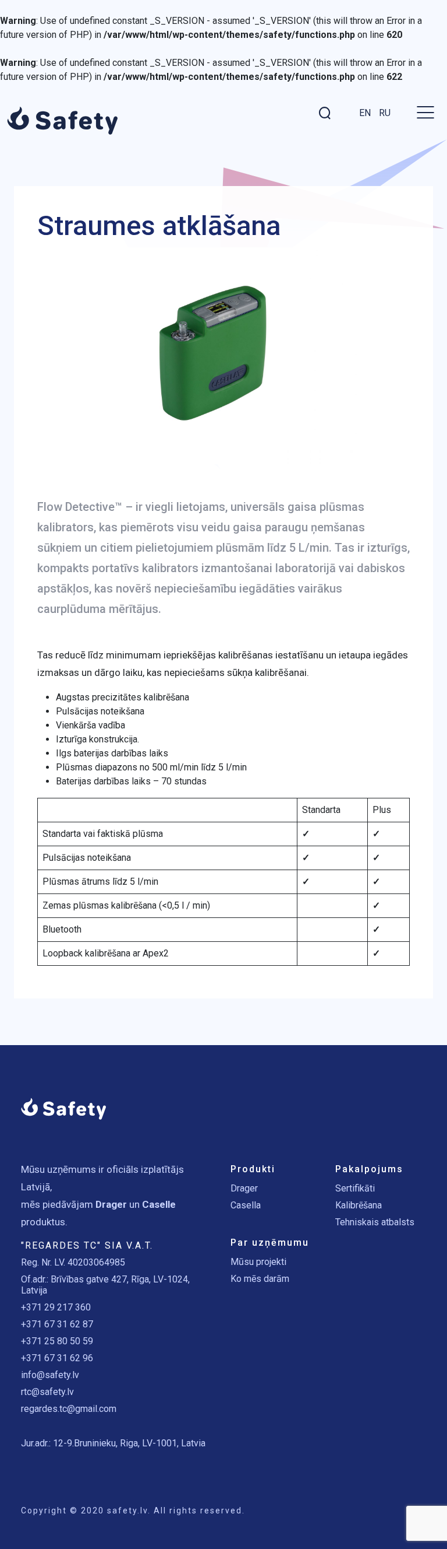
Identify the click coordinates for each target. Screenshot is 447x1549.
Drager (244, 1188)
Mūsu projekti (258, 1261)
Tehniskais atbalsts (374, 1222)
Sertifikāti (355, 1188)
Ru (385, 112)
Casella (245, 1205)
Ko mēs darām (259, 1278)
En (365, 112)
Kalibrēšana (358, 1205)
